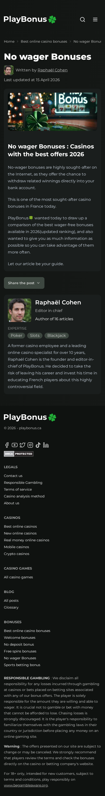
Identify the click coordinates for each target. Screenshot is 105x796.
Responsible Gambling (23, 482)
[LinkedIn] (46, 445)
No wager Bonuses (20, 658)
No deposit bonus (19, 644)
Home (9, 41)
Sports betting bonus (22, 665)
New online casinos (20, 533)
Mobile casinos (16, 547)
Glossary (11, 607)
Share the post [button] (21, 283)
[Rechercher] (82, 19)
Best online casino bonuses (44, 41)
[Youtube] (15, 445)
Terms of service (18, 489)
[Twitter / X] (22, 445)
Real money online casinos (26, 540)
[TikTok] (38, 445)
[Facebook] (7, 445)
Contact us (13, 476)
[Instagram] (30, 445)
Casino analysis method (24, 496)
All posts (11, 600)
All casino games (18, 577)
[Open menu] (95, 19)
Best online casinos (20, 526)
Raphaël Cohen (53, 70)
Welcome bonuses (19, 637)
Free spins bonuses (20, 651)
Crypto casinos (16, 554)
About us (11, 503)
